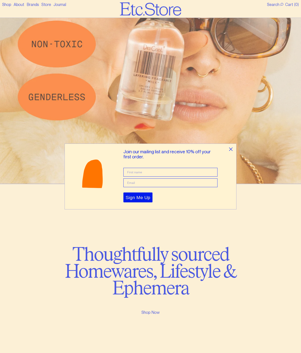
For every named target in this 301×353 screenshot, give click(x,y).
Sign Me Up (138, 197)
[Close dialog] (231, 149)
